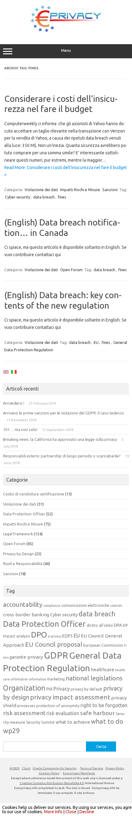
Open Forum (71, 270)
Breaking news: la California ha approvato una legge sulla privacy (60, 439)
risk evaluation (62, 713)
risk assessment (24, 713)
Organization (24, 688)
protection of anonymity (58, 705)
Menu (66, 50)
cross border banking (26, 614)
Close (70, 811)
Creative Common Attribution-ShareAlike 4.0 (52, 783)
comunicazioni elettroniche (85, 605)
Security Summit (40, 722)
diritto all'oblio (100, 625)
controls (116, 605)
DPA (118, 625)
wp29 (11, 730)
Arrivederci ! (13, 403)
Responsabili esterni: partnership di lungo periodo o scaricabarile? (62, 456)
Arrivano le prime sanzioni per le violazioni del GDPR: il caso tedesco (63, 413)
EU (96, 342)
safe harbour (97, 713)
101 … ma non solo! (20, 429)
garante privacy (26, 657)
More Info (53, 811)
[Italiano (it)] (14, 373)
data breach (44, 197)
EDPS (67, 635)
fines (62, 197)
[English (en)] (6, 373)
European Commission (103, 645)
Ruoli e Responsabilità (22, 563)
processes (26, 705)
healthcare (102, 669)
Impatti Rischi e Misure (80, 189)
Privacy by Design (18, 554)
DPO (39, 634)
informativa (37, 679)
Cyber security (17, 197)
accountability (22, 604)
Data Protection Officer (24, 514)
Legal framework (18, 534)
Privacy (61, 688)
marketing (56, 679)
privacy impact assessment (70, 697)
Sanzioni (110, 189)
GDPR (56, 655)
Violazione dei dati (41, 189)
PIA (49, 689)
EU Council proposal (53, 644)
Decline (87, 811)
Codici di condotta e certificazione (33, 494)
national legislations (94, 678)
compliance (51, 605)
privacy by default (86, 689)
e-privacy (54, 636)
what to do (107, 721)
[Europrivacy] (66, 31)
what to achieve (73, 722)
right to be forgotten (103, 705)
